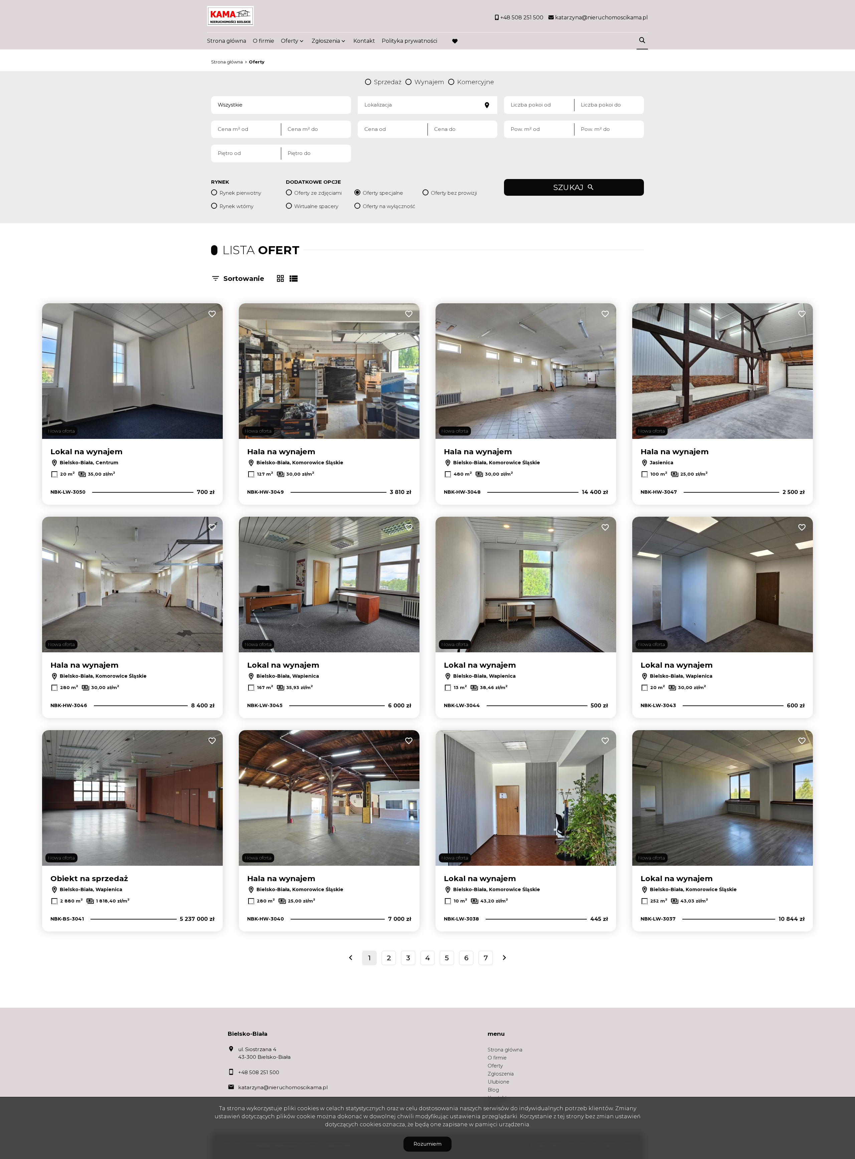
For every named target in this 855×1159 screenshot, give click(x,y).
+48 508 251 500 (258, 1072)
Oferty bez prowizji (454, 193)
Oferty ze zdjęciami (318, 193)
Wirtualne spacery (316, 206)
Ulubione (498, 1082)
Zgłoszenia (501, 1074)
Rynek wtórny (236, 206)
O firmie (263, 41)
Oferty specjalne (383, 193)
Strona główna (226, 41)
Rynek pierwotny (240, 193)
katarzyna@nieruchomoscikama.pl (283, 1087)
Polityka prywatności (409, 41)
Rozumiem (427, 1144)
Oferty (289, 41)
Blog (493, 1090)
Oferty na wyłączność (389, 206)
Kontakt (364, 41)
